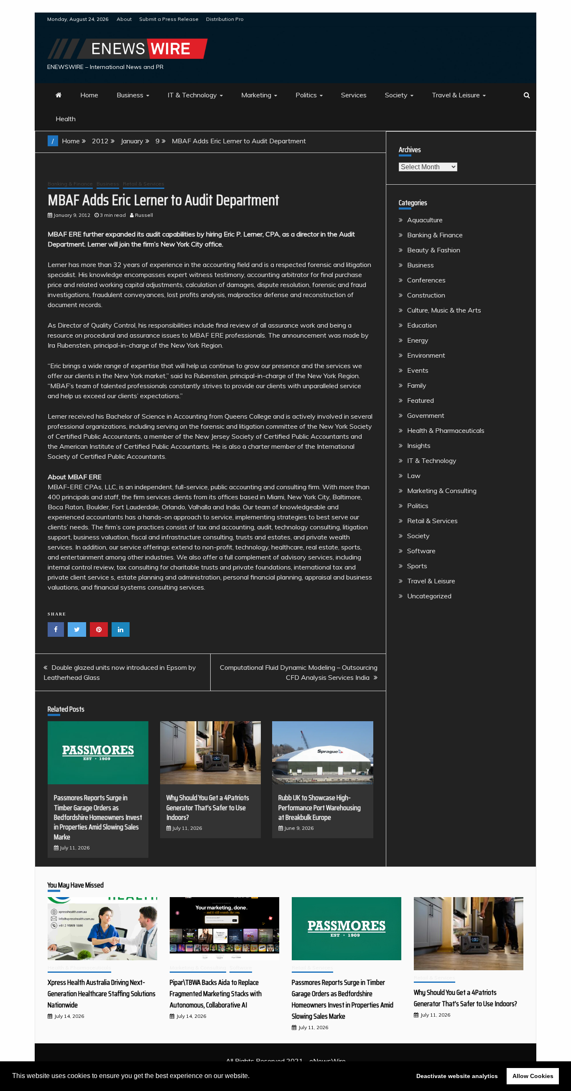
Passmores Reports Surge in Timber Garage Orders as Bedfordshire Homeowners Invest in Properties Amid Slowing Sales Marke (98, 817)
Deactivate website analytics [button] (457, 1076)
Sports (417, 566)
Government (425, 415)
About (124, 19)
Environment (426, 355)
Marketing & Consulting (442, 490)
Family (416, 385)
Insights (419, 445)
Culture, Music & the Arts (444, 310)
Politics (306, 95)
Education (422, 325)
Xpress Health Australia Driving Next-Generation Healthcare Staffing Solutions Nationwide (101, 994)
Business (130, 95)
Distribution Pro (225, 19)
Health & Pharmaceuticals (445, 430)
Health (66, 118)
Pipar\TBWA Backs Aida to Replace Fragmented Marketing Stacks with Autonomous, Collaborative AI (216, 994)
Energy (417, 340)
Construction (426, 295)
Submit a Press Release (169, 19)
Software (421, 551)
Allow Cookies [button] (532, 1076)
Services (354, 95)
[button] (252, 1077)
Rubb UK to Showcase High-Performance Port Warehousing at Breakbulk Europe (319, 807)
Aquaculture (425, 220)
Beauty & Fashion (433, 250)
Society (396, 95)
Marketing (256, 95)
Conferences (426, 280)
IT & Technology (192, 95)
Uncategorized (429, 596)
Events (417, 370)
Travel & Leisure (456, 95)
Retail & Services (143, 184)
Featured (420, 400)
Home (89, 95)
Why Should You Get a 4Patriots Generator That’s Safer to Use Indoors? (207, 807)
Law (414, 475)
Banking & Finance (70, 184)
